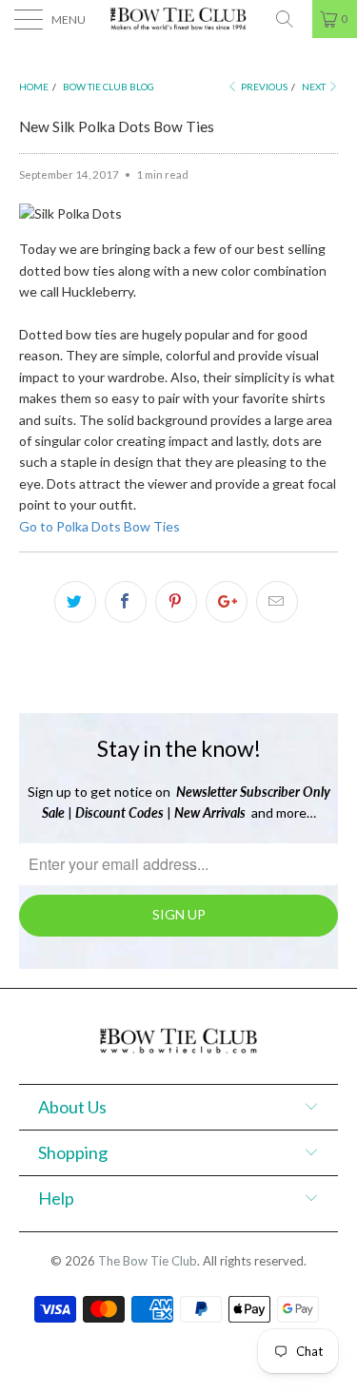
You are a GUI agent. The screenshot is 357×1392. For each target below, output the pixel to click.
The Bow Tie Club (147, 1260)
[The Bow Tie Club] (178, 19)
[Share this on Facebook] (126, 602)
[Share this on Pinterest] (176, 602)
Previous (263, 86)
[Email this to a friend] (277, 602)
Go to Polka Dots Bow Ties (99, 526)
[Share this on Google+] (227, 602)
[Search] (291, 19)
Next (314, 86)
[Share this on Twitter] (75, 602)
